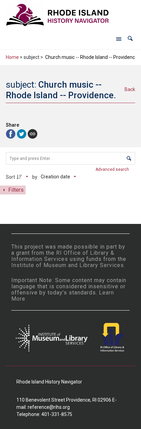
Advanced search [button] (112, 169)
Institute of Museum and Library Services (67, 265)
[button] (130, 38)
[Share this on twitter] (22, 133)
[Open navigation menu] (119, 38)
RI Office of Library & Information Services (62, 256)
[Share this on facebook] (11, 133)
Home (12, 57)
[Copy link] (32, 134)
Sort (10, 177)
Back (130, 89)
